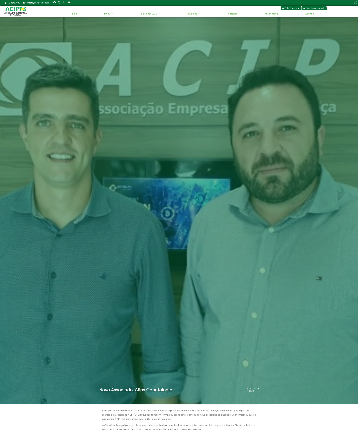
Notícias (232, 13)
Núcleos (192, 13)
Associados (271, 13)
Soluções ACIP (149, 13)
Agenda (309, 13)
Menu (107, 13)
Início (74, 13)
